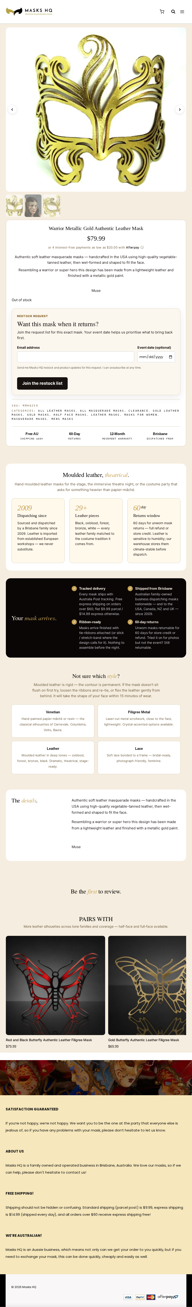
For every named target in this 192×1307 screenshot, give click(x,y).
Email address (28, 347)
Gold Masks (38, 414)
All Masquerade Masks (102, 410)
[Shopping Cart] (162, 11)
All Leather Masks (57, 410)
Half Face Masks (70, 414)
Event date (154, 347)
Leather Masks (105, 414)
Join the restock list (42, 383)
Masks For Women (140, 414)
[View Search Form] (170, 12)
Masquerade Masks (29, 419)
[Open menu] (182, 11)
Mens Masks (63, 419)
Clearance (138, 410)
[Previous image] (12, 109)
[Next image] (179, 109)
